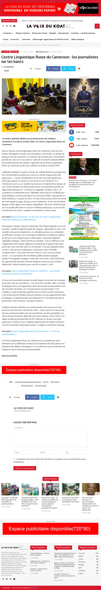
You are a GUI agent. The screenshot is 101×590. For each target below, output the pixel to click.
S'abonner (95, 145)
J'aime (97, 132)
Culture (14, 51)
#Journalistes (55, 382)
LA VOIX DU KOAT (9, 69)
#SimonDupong (41, 386)
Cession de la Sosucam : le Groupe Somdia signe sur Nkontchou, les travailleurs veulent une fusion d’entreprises (83, 183)
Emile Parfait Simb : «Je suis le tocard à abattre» (39, 554)
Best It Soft (34, 588)
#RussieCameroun (27, 386)
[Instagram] (7, 26)
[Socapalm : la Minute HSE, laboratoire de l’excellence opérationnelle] (10, 489)
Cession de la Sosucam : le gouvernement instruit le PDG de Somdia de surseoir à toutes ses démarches (90, 504)
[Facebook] (3, 26)
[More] (79, 68)
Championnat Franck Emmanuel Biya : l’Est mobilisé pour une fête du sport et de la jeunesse (88, 250)
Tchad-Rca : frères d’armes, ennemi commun (38, 569)
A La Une (11, 45)
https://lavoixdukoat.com (22, 411)
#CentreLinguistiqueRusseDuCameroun (28, 382)
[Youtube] (14, 26)
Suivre (96, 139)
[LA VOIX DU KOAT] (8, 410)
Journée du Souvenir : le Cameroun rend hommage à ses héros (39, 21)
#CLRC (46, 382)
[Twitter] (10, 26)
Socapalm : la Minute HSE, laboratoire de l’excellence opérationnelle (9, 501)
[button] (97, 26)
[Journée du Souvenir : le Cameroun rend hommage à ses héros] (73, 279)
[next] (98, 20)
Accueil (3, 45)
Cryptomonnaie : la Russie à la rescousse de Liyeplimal (40, 562)
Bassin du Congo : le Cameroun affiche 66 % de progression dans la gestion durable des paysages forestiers (88, 265)
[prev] (93, 20)
